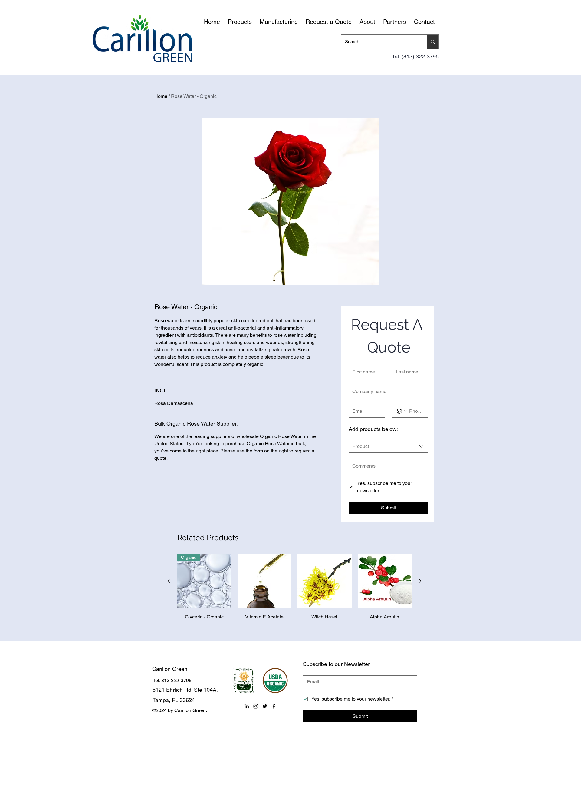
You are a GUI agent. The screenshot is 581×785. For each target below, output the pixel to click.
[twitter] (265, 706)
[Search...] (432, 42)
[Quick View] (265, 581)
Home (160, 96)
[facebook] (274, 706)
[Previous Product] (168, 581)
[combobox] (388, 446)
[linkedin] (247, 706)
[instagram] (256, 706)
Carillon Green (169, 669)
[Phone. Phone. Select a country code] (402, 411)
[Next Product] (420, 581)
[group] (294, 593)
